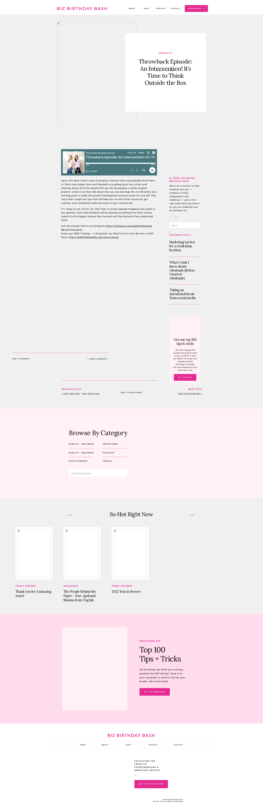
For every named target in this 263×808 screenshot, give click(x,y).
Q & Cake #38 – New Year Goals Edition (86, 393)
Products (165, 53)
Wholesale (70, 586)
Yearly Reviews (25, 586)
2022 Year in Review (189, 393)
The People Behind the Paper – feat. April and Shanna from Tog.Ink (79, 595)
